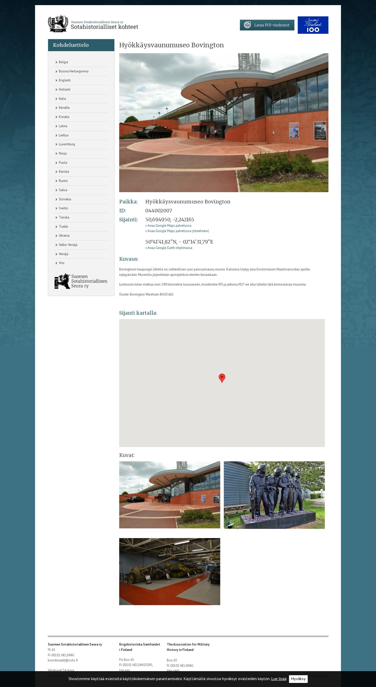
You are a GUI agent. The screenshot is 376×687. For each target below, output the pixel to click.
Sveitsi (63, 208)
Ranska (63, 171)
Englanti (64, 80)
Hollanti (64, 89)
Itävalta (64, 107)
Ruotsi (63, 181)
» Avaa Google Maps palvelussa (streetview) (177, 231)
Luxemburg (66, 144)
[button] (222, 378)
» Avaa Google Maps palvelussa (168, 225)
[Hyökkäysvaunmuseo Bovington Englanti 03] (169, 573)
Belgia (63, 62)
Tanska (63, 217)
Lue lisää (278, 678)
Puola (62, 162)
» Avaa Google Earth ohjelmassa (168, 248)
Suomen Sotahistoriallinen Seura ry (75, 644)
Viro (61, 263)
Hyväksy (298, 679)
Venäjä (63, 254)
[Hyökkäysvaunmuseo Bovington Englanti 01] (223, 122)
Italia (62, 98)
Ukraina (64, 235)
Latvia (62, 126)
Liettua (63, 135)
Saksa (62, 190)
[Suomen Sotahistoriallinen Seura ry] (93, 23)
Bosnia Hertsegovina (73, 71)
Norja (62, 153)
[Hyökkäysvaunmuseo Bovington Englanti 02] (274, 497)
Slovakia (64, 199)
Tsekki (63, 226)
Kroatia (63, 117)
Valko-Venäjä (68, 245)
